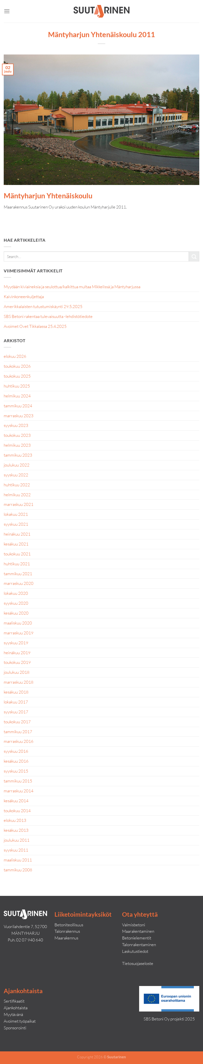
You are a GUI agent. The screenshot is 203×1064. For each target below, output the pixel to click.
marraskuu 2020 (18, 583)
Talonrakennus (67, 931)
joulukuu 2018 (16, 672)
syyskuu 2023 (16, 425)
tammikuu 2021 (18, 573)
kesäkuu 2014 (16, 800)
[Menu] (7, 11)
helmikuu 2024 (17, 395)
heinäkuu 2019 (17, 652)
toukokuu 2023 (17, 435)
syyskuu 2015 (16, 771)
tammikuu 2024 (18, 405)
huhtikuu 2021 (17, 563)
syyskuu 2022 (16, 474)
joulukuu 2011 (16, 840)
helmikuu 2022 (17, 494)
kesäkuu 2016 (16, 761)
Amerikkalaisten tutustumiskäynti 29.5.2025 (43, 306)
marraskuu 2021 (18, 504)
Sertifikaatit (14, 1001)
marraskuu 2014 (18, 790)
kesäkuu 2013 (16, 830)
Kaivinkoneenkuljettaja (24, 296)
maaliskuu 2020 (18, 622)
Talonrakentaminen (139, 944)
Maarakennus (66, 937)
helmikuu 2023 (17, 445)
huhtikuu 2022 (17, 484)
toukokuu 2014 (17, 810)
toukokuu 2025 (17, 376)
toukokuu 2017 (17, 721)
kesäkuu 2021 (16, 543)
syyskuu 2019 (16, 642)
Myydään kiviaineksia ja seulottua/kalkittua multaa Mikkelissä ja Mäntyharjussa (72, 286)
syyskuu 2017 (16, 711)
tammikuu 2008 (18, 869)
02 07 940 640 (29, 939)
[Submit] (194, 256)
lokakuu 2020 (16, 593)
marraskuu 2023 (18, 415)
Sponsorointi (15, 1027)
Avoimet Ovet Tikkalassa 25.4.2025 (35, 326)
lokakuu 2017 (16, 701)
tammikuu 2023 (18, 455)
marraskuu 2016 (18, 741)
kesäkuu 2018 (16, 692)
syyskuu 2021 (16, 524)
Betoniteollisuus (68, 924)
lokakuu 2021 (16, 514)
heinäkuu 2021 (17, 534)
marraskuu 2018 (18, 682)
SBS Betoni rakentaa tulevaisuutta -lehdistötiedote (48, 316)
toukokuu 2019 (17, 662)
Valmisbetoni (133, 924)
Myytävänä (13, 1014)
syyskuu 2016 (16, 751)
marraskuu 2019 (18, 632)
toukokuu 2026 (17, 366)
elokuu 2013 (15, 820)
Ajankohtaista (15, 1007)
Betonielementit (136, 937)
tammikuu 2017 (18, 731)
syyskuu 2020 (16, 603)
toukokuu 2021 (17, 553)
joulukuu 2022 (16, 464)
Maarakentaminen (138, 931)
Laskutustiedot (135, 951)
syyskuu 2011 (16, 850)
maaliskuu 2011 (18, 859)
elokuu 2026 (15, 356)
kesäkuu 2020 (16, 613)
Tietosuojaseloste (137, 963)
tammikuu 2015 (18, 780)
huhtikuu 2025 (17, 386)
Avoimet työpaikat (20, 1021)
